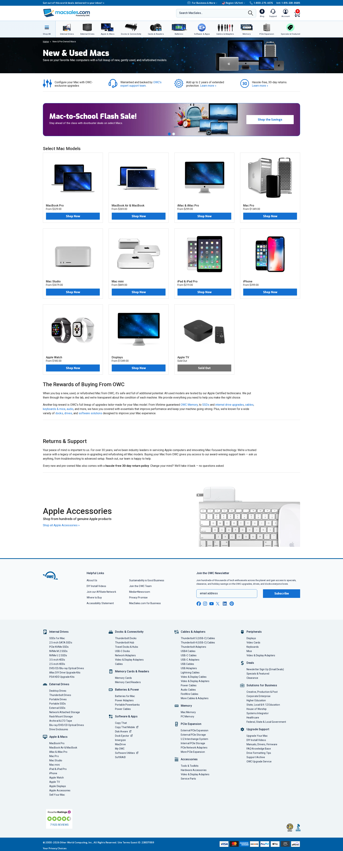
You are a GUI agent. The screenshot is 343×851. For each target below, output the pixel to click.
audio (70, 409)
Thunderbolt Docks (126, 638)
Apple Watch (56, 777)
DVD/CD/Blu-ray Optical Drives (66, 668)
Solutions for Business (262, 685)
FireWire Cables (189, 694)
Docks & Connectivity (129, 631)
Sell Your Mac (57, 794)
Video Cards (253, 642)
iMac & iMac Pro (58, 751)
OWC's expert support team (141, 84)
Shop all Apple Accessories (61, 525)
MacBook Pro (56, 743)
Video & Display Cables (194, 676)
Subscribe (281, 593)
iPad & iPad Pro (58, 769)
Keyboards (253, 646)
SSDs (205, 404)
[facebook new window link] (198, 603)
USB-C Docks (122, 651)
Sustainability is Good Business (146, 580)
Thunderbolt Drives (60, 695)
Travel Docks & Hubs (126, 646)
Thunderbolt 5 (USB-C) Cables (198, 638)
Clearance (252, 677)
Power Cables (123, 709)
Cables (119, 664)
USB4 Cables (188, 651)
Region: (234, 2)
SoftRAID (120, 757)
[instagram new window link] (205, 604)
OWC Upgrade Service (259, 761)
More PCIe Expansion (193, 751)
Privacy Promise (138, 597)
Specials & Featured (258, 673)
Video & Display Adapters (129, 659)
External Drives (59, 684)
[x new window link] (218, 603)
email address (209, 593)
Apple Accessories (60, 790)
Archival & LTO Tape (60, 720)
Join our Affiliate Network (101, 591)
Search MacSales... (191, 13)
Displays (251, 638)
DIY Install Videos (96, 586)
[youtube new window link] (211, 603)
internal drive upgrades (229, 404)
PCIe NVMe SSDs (59, 646)
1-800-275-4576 (263, 2)
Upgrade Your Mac (257, 735)
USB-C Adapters (190, 659)
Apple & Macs (58, 736)
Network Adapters (125, 655)
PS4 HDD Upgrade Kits (61, 676)
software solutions (90, 413)
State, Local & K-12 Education (263, 704)
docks (59, 413)
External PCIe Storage (193, 734)
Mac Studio (55, 760)
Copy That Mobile (125, 727)
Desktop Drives (57, 690)
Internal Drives (59, 631)
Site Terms (124, 842)
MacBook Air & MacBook (63, 747)
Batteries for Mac (125, 696)
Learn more (208, 85)
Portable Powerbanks (127, 704)
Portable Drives (58, 699)
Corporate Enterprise (258, 696)
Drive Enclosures (58, 729)
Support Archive (256, 757)
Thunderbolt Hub (124, 642)
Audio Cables (188, 689)
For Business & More (203, 2)
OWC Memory (189, 404)
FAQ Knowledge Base (259, 748)
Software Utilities (125, 753)
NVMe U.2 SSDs (58, 655)
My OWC (120, 748)
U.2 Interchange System (194, 739)
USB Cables (187, 664)
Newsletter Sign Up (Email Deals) (265, 669)
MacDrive (120, 744)
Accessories (189, 759)
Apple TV (54, 781)
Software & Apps (126, 716)
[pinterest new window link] (232, 603)
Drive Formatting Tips (259, 753)
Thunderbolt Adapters (193, 646)
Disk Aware (121, 731)
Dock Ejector (122, 735)
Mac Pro (54, 756)
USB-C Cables (189, 655)
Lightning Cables (190, 672)
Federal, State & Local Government (266, 721)
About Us (92, 580)
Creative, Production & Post (262, 691)
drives (68, 413)
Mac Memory (188, 712)
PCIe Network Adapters (194, 747)
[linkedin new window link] (225, 604)
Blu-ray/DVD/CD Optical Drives (66, 725)
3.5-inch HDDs (57, 659)
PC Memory (187, 716)
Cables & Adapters (193, 631)
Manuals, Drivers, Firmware (262, 744)
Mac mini (54, 764)
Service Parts (188, 778)
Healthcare (253, 717)
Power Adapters (124, 700)
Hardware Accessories (194, 770)
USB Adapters (189, 668)
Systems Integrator (258, 713)
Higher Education (256, 700)
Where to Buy (94, 597)
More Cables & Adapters (194, 698)
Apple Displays (57, 786)
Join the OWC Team (140, 586)
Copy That (121, 722)
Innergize (120, 740)
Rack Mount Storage (61, 716)
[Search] (250, 13)
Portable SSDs (57, 703)
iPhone (53, 773)
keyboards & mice (54, 409)
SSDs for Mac (57, 638)
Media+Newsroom (139, 591)
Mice (249, 651)
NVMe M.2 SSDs (58, 651)
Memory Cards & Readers (132, 671)
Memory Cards (123, 677)
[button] (169, 134)
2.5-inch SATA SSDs (60, 642)
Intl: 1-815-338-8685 (288, 2)
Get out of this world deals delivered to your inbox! (73, 2)
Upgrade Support (258, 729)
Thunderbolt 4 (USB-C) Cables (198, 642)
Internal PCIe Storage (193, 743)
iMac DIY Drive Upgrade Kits (64, 672)
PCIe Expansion (191, 724)
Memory (186, 705)
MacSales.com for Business (145, 603)
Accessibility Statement (100, 603)
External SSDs (57, 707)
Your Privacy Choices (54, 848)
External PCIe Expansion (194, 730)
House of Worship (257, 709)
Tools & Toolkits (189, 765)
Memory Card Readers (128, 682)
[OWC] (66, 13)
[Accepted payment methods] (259, 844)
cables (249, 404)
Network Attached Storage (64, 712)
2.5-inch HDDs (57, 664)
